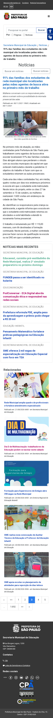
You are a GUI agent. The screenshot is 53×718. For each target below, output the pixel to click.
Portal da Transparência (38, 3)
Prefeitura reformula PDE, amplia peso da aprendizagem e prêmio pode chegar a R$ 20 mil (26, 316)
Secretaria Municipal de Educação (20, 45)
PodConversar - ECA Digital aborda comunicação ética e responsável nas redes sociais (25, 296)
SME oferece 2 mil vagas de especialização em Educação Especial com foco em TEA (25, 354)
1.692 (13, 606)
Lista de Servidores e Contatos (17, 665)
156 (6, 661)
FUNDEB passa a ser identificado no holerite (23, 279)
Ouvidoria (25, 3)
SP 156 (6, 6)
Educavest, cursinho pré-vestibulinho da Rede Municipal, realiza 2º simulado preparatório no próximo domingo (26, 261)
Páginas (17, 35)
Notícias (29, 35)
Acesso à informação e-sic (12, 3)
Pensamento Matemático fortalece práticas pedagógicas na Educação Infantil (23, 335)
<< (11, 599)
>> (22, 606)
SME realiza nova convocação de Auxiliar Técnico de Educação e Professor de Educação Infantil (26, 538)
